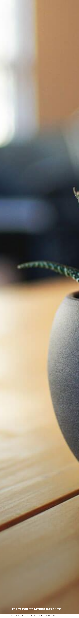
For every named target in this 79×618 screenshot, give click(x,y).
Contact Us (33, 615)
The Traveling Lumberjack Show (36, 609)
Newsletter (48, 615)
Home (12, 615)
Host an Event (25, 615)
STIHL (54, 615)
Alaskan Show (40, 615)
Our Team (18, 615)
